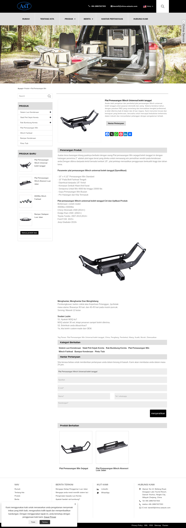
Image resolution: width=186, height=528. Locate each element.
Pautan (165, 525)
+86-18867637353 (152, 501)
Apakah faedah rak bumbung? (68, 499)
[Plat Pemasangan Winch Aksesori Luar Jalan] (112, 447)
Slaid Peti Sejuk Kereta (29, 117)
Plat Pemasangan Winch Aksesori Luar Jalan (42, 181)
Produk (69, 19)
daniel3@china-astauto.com (125, 6)
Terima (45, 522)
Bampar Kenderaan (28, 138)
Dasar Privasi (50, 517)
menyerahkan (158, 413)
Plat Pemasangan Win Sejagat (73, 468)
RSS (151, 525)
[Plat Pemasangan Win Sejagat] (76, 447)
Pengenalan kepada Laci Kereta (68, 496)
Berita (87, 19)
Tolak (33, 522)
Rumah (26, 19)
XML (146, 525)
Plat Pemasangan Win (38, 88)
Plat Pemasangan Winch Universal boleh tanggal (41, 163)
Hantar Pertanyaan (112, 19)
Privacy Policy (137, 525)
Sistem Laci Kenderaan (29, 112)
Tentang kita (47, 19)
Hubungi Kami (140, 19)
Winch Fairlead (26, 133)
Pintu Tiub (24, 143)
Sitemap (157, 525)
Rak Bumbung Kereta (28, 123)
